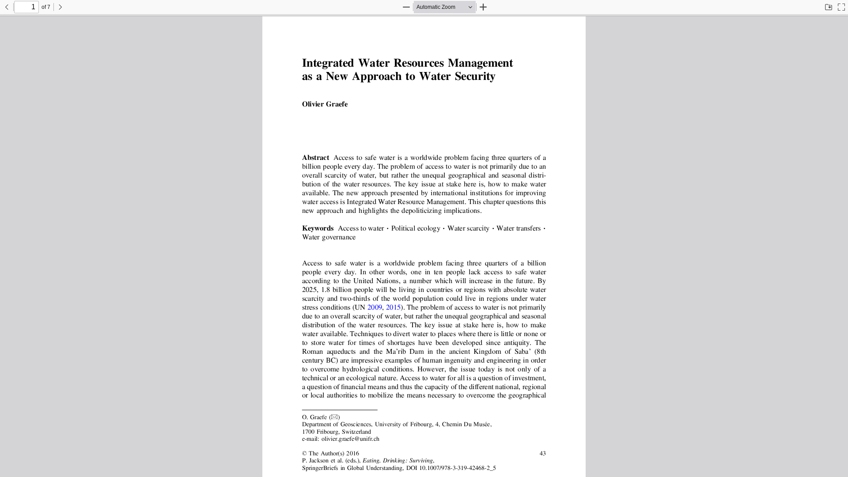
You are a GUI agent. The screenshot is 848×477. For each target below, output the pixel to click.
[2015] (393, 308)
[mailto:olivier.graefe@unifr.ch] (350, 438)
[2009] (374, 308)
